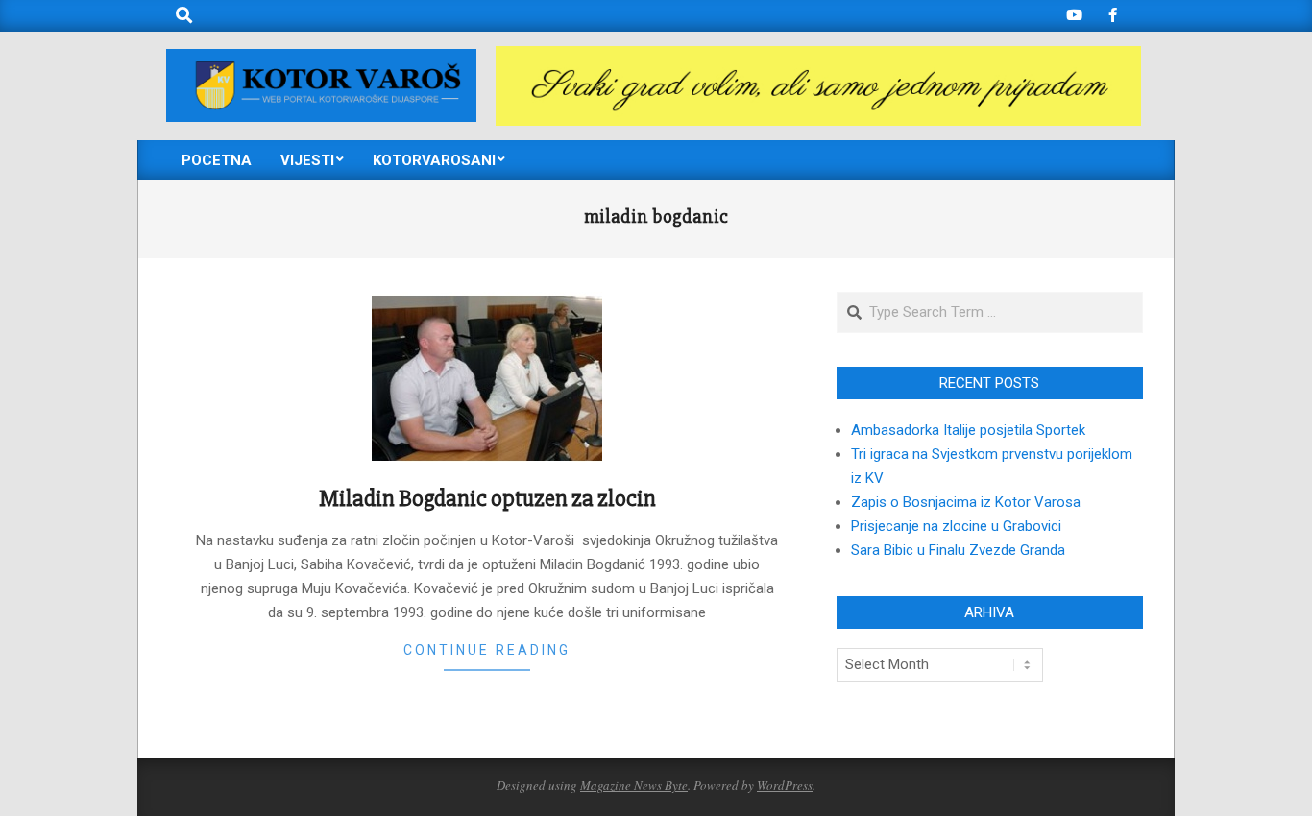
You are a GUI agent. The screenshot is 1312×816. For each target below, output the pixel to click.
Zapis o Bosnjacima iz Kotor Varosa (966, 502)
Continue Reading (487, 650)
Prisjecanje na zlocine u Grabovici (956, 526)
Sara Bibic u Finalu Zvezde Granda (958, 550)
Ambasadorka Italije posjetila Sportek (968, 430)
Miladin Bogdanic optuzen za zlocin (487, 499)
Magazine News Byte (634, 785)
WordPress (785, 785)
